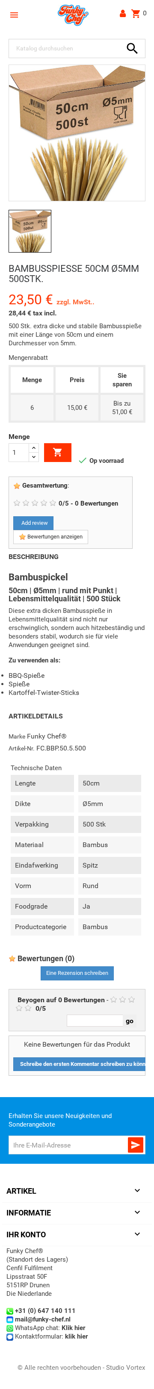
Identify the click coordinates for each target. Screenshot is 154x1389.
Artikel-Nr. (22, 748)
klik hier (76, 1336)
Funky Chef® (47, 736)
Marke (17, 736)
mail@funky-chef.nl (43, 1319)
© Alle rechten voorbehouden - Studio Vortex (81, 1367)
